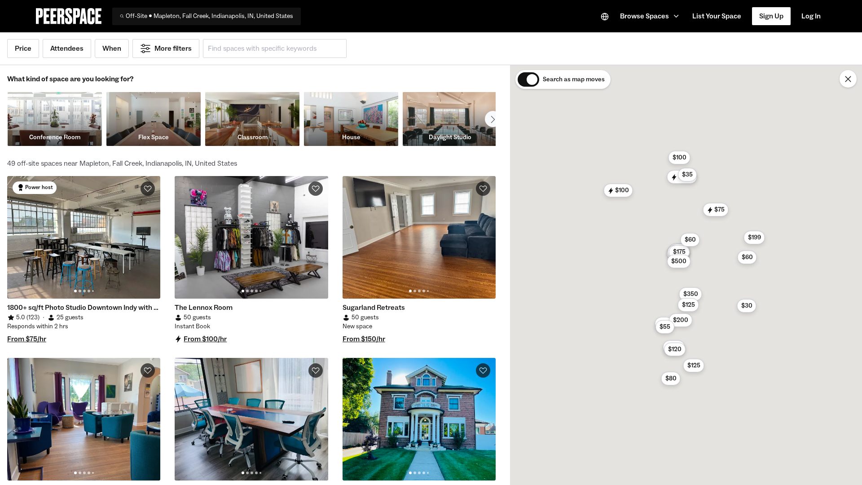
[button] (651, 16)
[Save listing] (148, 188)
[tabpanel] (83, 237)
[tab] (75, 291)
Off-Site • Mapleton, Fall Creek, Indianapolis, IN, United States (209, 16)
